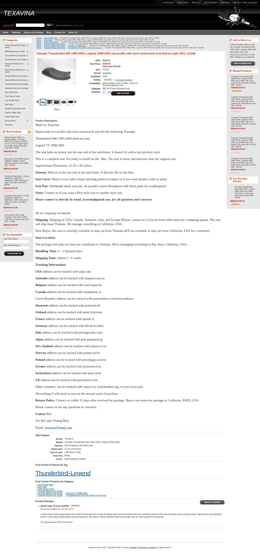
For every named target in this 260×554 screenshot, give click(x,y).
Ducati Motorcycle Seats (15, 55)
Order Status (182, 2)
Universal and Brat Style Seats (15, 46)
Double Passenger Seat (15, 108)
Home (38, 38)
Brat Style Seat (11, 92)
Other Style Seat (12, 117)
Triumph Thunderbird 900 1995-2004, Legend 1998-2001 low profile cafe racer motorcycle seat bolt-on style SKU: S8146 (243, 142)
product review (124, 80)
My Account (169, 2)
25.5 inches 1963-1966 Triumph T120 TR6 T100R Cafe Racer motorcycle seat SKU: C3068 (16, 218)
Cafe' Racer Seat (12, 96)
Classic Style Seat (13, 112)
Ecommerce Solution (147, 547)
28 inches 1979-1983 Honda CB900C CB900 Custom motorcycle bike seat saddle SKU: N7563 (16, 162)
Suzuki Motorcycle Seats (15, 80)
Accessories (10, 121)
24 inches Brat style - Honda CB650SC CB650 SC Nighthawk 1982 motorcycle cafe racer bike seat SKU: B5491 (16, 180)
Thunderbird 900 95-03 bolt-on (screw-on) (85, 48)
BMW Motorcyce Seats (14, 51)
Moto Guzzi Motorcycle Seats (14, 71)
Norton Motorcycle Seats (15, 76)
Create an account (249, 2)
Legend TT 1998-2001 (77, 46)
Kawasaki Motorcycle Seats (13, 65)
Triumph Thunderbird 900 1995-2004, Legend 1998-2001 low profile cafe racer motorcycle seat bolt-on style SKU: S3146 (243, 101)
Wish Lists (196, 2)
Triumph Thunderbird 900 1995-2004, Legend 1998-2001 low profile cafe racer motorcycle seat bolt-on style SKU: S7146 (243, 121)
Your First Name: (11, 239)
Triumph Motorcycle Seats (16, 84)
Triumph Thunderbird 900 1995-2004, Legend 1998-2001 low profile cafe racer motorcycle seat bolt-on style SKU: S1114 (243, 80)
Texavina (9, 125)
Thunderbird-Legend (63, 473)
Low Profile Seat (12, 100)
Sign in (236, 2)
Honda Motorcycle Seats (15, 59)
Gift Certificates (211, 2)
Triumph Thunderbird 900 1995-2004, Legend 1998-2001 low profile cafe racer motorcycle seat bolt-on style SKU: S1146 (245, 192)
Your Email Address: (12, 245)
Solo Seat (9, 104)
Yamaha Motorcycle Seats (15, 88)
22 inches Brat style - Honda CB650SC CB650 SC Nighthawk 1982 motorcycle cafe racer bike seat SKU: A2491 (16, 200)
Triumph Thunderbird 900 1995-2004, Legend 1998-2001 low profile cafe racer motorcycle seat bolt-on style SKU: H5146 (243, 162)
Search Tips (78, 25)
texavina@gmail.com (58, 427)
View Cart (225, 2)
